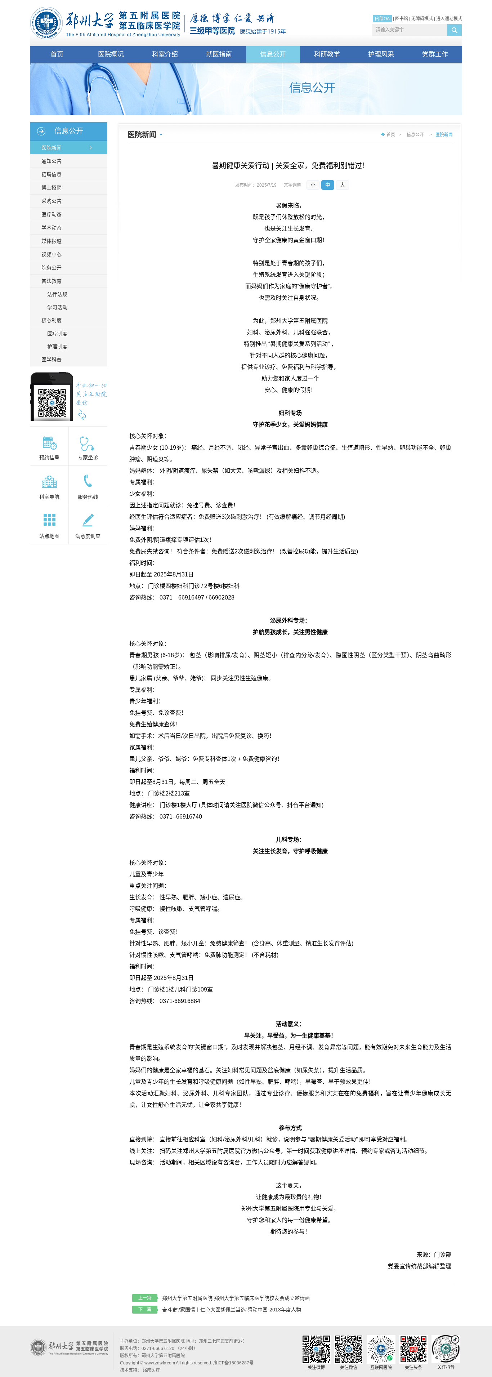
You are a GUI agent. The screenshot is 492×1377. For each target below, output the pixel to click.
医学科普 (51, 359)
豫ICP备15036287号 (233, 1362)
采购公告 (51, 201)
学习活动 (57, 307)
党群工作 (435, 54)
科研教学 (327, 54)
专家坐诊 (88, 457)
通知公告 (51, 161)
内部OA (382, 18)
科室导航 (49, 497)
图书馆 (401, 18)
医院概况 (111, 54)
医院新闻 (51, 148)
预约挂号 (49, 457)
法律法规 (57, 294)
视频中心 (51, 254)
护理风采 (381, 54)
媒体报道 (51, 241)
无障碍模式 (422, 18)
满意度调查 (87, 536)
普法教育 (51, 281)
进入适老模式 (449, 18)
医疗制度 (57, 334)
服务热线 (88, 497)
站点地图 (49, 536)
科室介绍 (165, 54)
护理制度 (57, 346)
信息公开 (273, 54)
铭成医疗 (151, 1370)
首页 (56, 54)
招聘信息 (51, 174)
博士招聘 (51, 188)
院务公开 (51, 268)
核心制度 (51, 320)
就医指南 (219, 54)
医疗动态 (51, 214)
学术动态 (51, 228)
